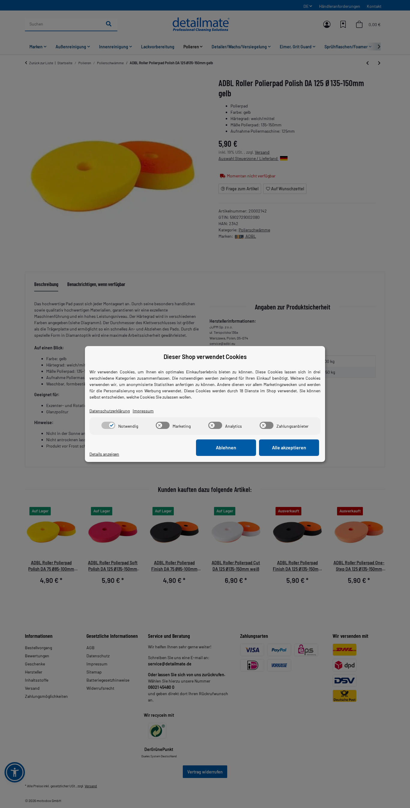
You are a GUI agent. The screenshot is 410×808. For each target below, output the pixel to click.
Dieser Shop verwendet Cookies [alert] (205, 356)
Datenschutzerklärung (109, 410)
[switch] (108, 425)
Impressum (143, 410)
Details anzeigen (104, 454)
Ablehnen (226, 447)
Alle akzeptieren (289, 447)
